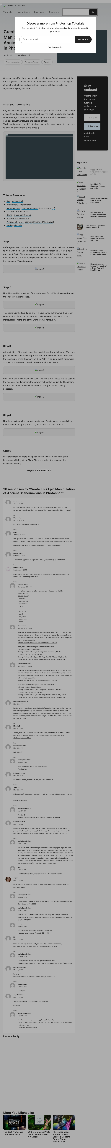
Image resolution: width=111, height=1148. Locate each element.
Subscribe (83, 39)
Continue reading (55, 47)
